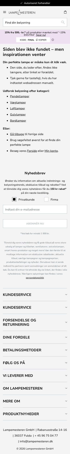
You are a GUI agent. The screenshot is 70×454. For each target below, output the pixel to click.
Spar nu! (41, 35)
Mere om (11, 401)
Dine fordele (16, 337)
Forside (32, 151)
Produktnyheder (21, 413)
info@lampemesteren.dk (36, 441)
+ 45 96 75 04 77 (46, 435)
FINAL (33, 39)
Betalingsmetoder (22, 350)
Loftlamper (17, 108)
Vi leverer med (18, 375)
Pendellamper (19, 96)
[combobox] (35, 22)
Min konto (51, 151)
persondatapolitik (35, 277)
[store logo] (24, 12)
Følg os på (14, 362)
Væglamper (18, 102)
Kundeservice (17, 294)
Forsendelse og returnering (19, 322)
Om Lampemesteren (23, 388)
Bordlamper (18, 120)
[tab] (35, 294)
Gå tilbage (17, 134)
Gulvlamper (18, 114)
